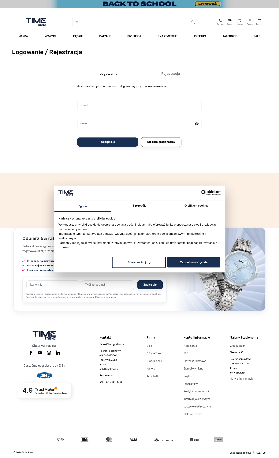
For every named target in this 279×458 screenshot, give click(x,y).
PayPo (188, 376)
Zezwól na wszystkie (193, 262)
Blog (149, 345)
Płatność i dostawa (195, 361)
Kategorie (229, 36)
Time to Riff (153, 376)
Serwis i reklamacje (242, 378)
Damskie (105, 36)
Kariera (151, 368)
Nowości (50, 36)
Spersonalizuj (137, 262)
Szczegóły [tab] (140, 205)
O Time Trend (154, 353)
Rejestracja (170, 74)
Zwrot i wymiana (193, 368)
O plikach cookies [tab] (196, 205)
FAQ (186, 353)
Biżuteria (134, 36)
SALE (257, 36)
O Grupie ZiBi (154, 361)
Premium (200, 36)
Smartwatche (167, 36)
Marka (23, 36)
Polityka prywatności (196, 391)
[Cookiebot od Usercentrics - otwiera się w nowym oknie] (204, 193)
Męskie (78, 36)
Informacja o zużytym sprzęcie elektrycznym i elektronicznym (198, 406)
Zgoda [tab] (82, 206)
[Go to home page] (36, 22)
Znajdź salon (237, 345)
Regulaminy (191, 383)
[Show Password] (197, 124)
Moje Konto (190, 345)
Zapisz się (150, 284)
